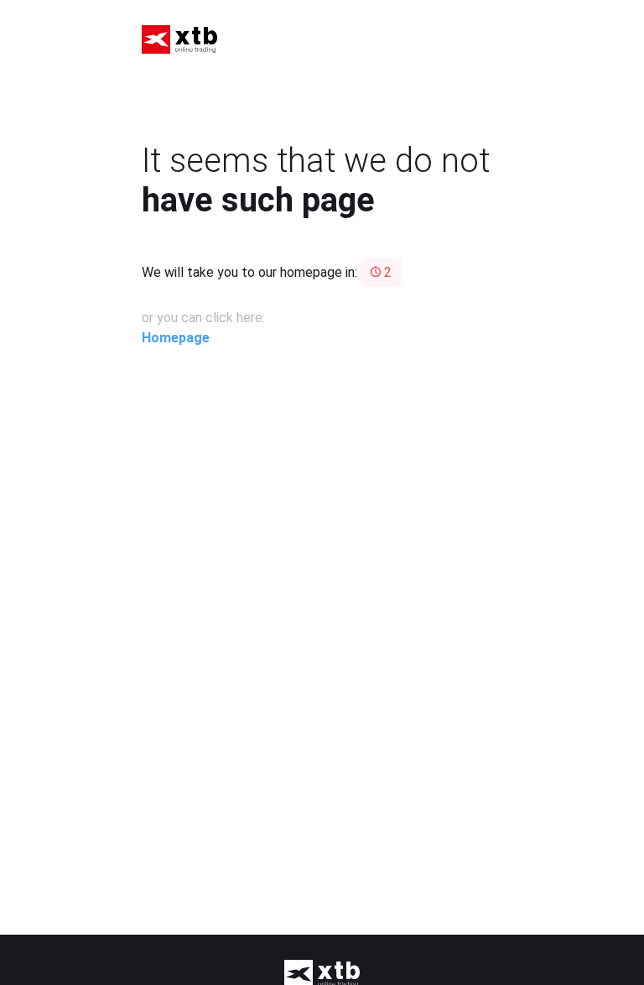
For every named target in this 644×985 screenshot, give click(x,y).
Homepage (176, 338)
